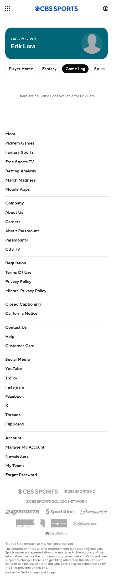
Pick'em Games (19, 143)
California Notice (21, 313)
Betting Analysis (20, 171)
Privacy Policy (18, 281)
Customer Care (19, 345)
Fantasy (49, 68)
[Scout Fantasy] (85, 523)
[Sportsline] (60, 511)
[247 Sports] (22, 511)
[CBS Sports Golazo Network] (56, 501)
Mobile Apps (17, 189)
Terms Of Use (18, 272)
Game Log (75, 68)
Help (9, 336)
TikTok (11, 378)
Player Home (21, 68)
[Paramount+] (94, 510)
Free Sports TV (19, 162)
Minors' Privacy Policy (25, 291)
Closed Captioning (23, 304)
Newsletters (16, 456)
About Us (14, 212)
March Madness (20, 180)
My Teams (14, 465)
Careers (12, 221)
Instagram (14, 387)
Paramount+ (16, 240)
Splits (99, 68)
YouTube (13, 368)
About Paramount (22, 231)
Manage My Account (24, 447)
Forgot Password (21, 475)
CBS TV (12, 249)
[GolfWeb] (56, 533)
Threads (12, 415)
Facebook (14, 396)
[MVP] (59, 521)
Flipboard (14, 424)
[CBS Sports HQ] (79, 491)
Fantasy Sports (19, 152)
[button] (7, 8)
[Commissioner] (30, 521)
